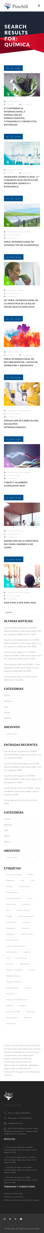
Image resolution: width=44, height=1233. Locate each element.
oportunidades (12, 988)
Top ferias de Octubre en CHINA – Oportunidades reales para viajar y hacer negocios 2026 (23, 630)
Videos (7, 718)
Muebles (32, 970)
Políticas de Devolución (13, 1200)
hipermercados (27, 934)
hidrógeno (10, 934)
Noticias (19, 101)
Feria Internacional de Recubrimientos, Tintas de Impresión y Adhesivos (21, 362)
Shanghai (23, 1006)
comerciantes (24, 886)
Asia (22, 880)
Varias (27, 232)
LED (7, 958)
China (32, 880)
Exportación (11, 904)
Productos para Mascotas (16, 1000)
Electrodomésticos (14, 898)
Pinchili (28, 988)
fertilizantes (11, 922)
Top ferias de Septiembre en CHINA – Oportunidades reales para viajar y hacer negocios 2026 (23, 643)
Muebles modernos (14, 982)
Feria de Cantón (23, 910)
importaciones (12, 940)
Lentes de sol (21, 958)
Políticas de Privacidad (13, 1193)
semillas (9, 1006)
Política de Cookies (31, 1200)
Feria (8, 910)
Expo (30, 898)
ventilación (11, 1023)
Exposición (26, 904)
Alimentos (10, 880)
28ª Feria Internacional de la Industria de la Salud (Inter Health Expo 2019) (21, 303)
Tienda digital (12, 1017)
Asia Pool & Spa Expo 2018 (20, 602)
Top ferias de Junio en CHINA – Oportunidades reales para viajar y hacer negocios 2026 (22, 667)
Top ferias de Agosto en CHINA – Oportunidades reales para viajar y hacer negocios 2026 (23, 655)
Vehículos (28, 1017)
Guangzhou (11, 928)
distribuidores (12, 892)
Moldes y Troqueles (14, 970)
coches (9, 886)
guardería (26, 928)
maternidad (25, 964)
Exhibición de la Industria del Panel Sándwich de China (21, 544)
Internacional (11, 952)
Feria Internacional (26, 916)
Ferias (10, 101)
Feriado (9, 916)
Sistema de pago (13, 1012)
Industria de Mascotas (15, 946)
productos (10, 994)
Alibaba (30, 874)
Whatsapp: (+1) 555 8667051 (20, 1118)
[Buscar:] (23, 611)
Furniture (26, 922)
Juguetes (27, 952)
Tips (6, 706)
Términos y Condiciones (14, 1197)
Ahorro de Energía (13, 874)
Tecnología (30, 1012)
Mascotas (10, 964)
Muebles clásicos (13, 976)
